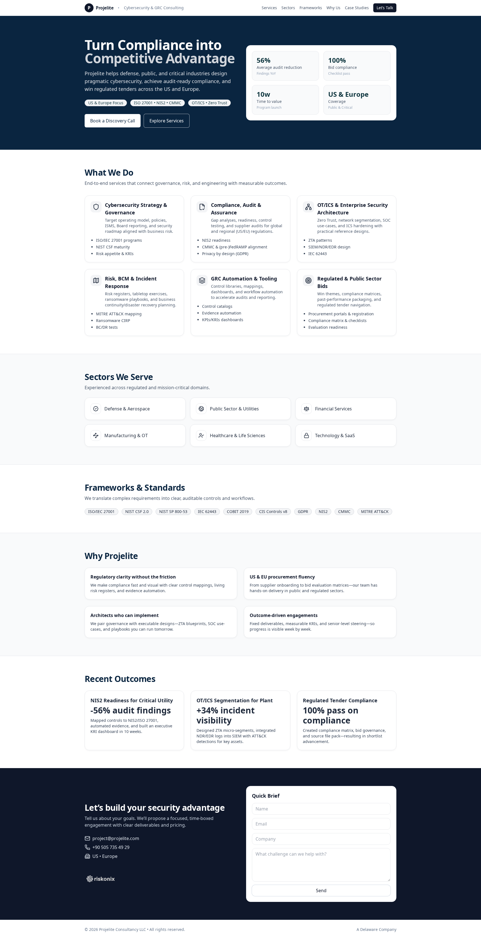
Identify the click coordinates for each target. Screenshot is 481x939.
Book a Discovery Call (112, 121)
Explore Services (166, 121)
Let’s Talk (385, 7)
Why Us (333, 7)
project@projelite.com (115, 838)
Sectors (288, 7)
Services (269, 7)
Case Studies (357, 7)
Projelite (104, 8)
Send (321, 890)
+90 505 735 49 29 (110, 847)
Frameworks (311, 7)
